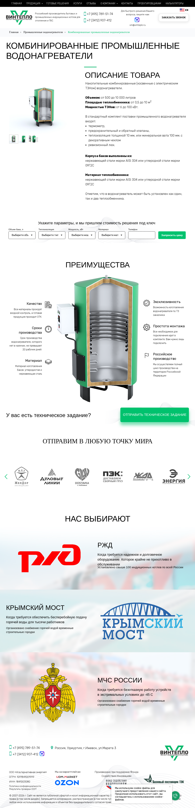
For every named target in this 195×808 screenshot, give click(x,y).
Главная (13, 32)
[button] (173, 17)
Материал (103, 229)
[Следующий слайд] (189, 476)
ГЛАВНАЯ (16, 3)
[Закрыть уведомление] (169, 786)
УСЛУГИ (77, 3)
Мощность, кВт (75, 229)
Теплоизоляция (46, 229)
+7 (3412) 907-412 (99, 20)
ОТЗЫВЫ (91, 3)
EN (186, 10)
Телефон (132, 229)
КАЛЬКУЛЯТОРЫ (175, 3)
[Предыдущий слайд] (6, 476)
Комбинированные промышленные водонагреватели (99, 32)
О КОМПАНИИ (108, 3)
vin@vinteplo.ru (137, 25)
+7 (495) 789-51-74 (100, 14)
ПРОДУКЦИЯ (33, 3)
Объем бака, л (16, 229)
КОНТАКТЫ (127, 3)
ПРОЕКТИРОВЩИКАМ (149, 3)
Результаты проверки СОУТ (23, 789)
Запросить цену (172, 235)
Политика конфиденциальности (25, 786)
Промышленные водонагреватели (43, 32)
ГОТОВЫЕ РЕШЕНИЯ (57, 3)
